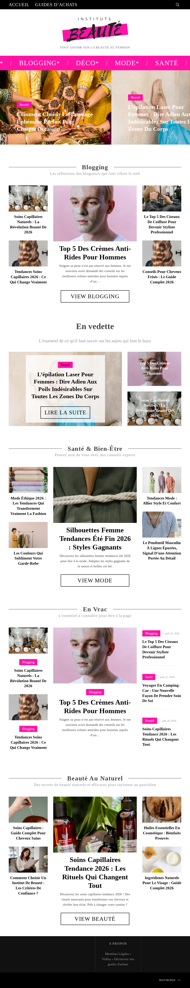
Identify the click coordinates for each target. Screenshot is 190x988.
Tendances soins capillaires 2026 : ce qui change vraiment (28, 276)
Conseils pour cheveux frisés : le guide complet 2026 (161, 276)
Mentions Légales (117, 954)
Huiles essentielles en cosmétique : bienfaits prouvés (162, 833)
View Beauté (95, 919)
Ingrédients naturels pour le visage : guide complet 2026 (161, 883)
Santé (149, 677)
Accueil (19, 4)
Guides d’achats (56, 4)
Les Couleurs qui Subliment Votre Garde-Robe (28, 558)
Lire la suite (65, 412)
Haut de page (167, 980)
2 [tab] (108, 386)
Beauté (24, 104)
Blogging (95, 692)
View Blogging (95, 296)
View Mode (95, 580)
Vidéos (106, 959)
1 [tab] (173, 105)
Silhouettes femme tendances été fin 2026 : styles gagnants (95, 538)
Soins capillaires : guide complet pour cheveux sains (28, 833)
